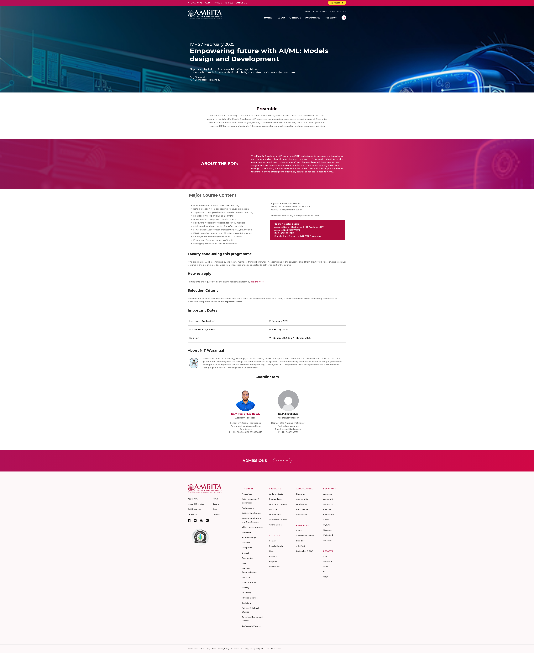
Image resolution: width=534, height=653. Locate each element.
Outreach (192, 514)
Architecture (248, 508)
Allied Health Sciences (252, 527)
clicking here (257, 282)
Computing (247, 548)
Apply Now (282, 461)
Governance (301, 514)
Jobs (332, 11)
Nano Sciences (249, 582)
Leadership (301, 504)
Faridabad (328, 535)
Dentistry (246, 553)
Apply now (193, 499)
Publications (274, 566)
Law (244, 563)
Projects (273, 561)
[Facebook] (189, 520)
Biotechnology (249, 537)
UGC (325, 572)
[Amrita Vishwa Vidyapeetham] (205, 14)
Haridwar (327, 540)
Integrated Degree (278, 504)
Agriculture (247, 494)
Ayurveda (246, 532)
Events (323, 11)
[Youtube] (201, 520)
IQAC (325, 556)
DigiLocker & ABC (304, 551)
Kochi (326, 520)
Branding (300, 541)
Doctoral (273, 509)
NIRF (325, 566)
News (307, 11)
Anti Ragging (194, 509)
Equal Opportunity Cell (250, 649)
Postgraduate (275, 499)
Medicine (246, 577)
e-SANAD (300, 546)
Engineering (247, 558)
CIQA (325, 577)
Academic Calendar (305, 536)
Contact (341, 11)
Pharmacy (246, 593)
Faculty (218, 3)
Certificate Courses (278, 520)
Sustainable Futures (251, 626)
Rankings (300, 494)
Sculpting (246, 603)
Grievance (235, 649)
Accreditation (302, 499)
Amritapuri (328, 494)
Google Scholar (276, 546)
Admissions (337, 3)
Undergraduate (276, 494)
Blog (315, 11)
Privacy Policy (223, 649)
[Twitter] (195, 520)
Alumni (208, 3)
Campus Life (241, 3)
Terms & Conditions (273, 649)
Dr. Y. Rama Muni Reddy (245, 414)
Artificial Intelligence (251, 513)
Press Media (302, 509)
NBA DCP (327, 561)
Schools (229, 3)
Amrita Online (275, 525)
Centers (272, 541)
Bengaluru (328, 504)
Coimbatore (328, 514)
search (344, 17)
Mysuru (326, 525)
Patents (273, 556)
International (195, 3)
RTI (262, 649)
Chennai (327, 509)
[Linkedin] (207, 520)
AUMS (299, 530)
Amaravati (328, 499)
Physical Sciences (250, 598)
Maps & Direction (196, 504)
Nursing (245, 587)
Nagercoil (327, 530)
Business (246, 542)
